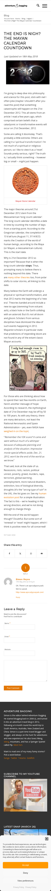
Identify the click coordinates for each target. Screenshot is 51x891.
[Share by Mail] (41, 553)
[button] (46, 838)
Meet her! (17, 745)
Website (8, 649)
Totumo (22, 758)
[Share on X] (20, 553)
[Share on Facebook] (9, 553)
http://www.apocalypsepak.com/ (30, 592)
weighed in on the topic (16, 431)
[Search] (36, 6)
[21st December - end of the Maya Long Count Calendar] (27, 83)
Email (7, 636)
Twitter (14, 758)
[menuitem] (36, 6)
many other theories (19, 277)
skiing (6, 741)
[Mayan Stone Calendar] (25, 194)
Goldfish (30, 758)
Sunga (6, 758)
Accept (25, 865)
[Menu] (43, 6)
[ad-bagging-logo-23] (21, 6)
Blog (6, 15)
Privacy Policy (18, 887)
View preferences (25, 880)
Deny (25, 873)
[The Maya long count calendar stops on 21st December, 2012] (28, 368)
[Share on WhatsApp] (31, 553)
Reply (18, 597)
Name (7, 623)
